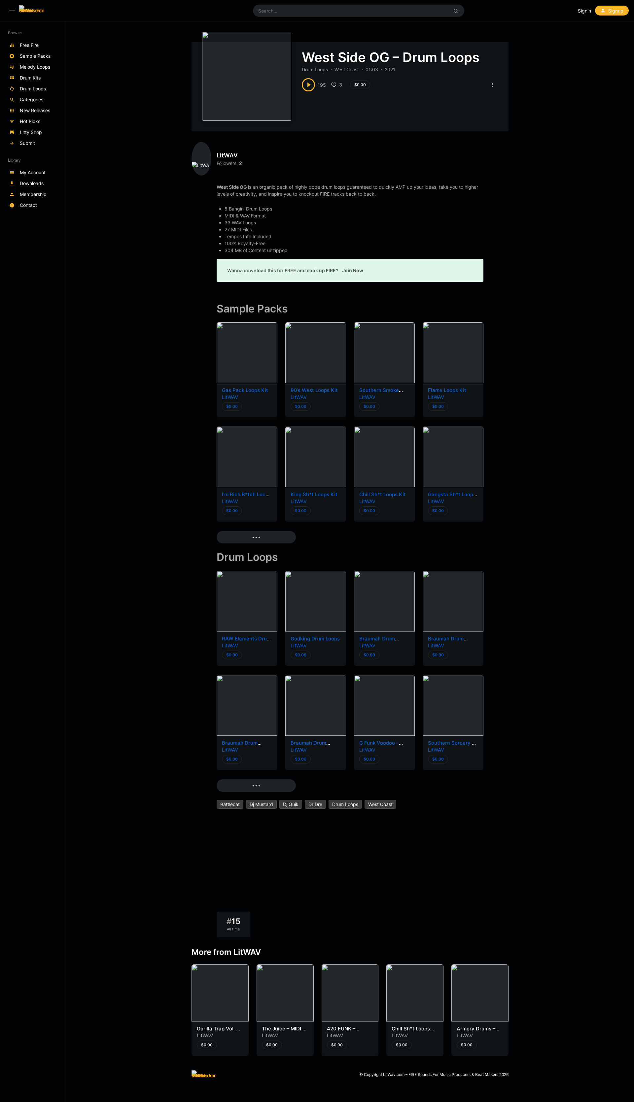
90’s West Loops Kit (314, 390)
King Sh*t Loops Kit (314, 494)
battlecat (230, 804)
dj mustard (261, 804)
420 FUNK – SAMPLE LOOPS (346, 1031)
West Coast (347, 69)
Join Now (352, 270)
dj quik (291, 804)
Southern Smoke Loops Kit (379, 393)
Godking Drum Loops (315, 638)
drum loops (345, 804)
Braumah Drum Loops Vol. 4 (377, 641)
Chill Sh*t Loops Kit (382, 494)
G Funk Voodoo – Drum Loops (379, 746)
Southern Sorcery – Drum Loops (451, 746)
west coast (380, 804)
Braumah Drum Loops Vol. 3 (446, 641)
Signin (584, 11)
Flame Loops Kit (447, 390)
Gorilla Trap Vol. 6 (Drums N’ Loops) (218, 1031)
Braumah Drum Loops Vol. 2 (240, 746)
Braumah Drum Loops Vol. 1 (308, 746)
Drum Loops (315, 69)
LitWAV (227, 155)
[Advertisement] (350, 862)
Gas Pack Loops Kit (245, 390)
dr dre (315, 804)
